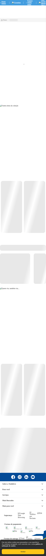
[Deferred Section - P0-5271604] (23, 390)
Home (5, 20)
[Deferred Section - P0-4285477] (23, 207)
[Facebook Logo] (13, 477)
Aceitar (23, 552)
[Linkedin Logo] (26, 477)
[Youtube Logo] (33, 477)
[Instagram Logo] (20, 477)
